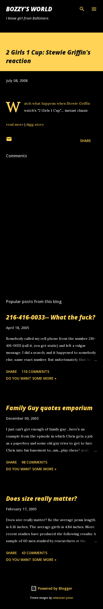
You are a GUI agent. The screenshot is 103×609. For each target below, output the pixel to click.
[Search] (82, 9)
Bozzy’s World (29, 9)
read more (15, 124)
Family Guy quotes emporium (49, 408)
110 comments (35, 371)
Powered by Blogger (54, 588)
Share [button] (85, 140)
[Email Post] (9, 140)
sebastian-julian (62, 597)
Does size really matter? (41, 498)
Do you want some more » (31, 378)
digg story (35, 124)
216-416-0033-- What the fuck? (50, 317)
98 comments (34, 462)
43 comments (34, 552)
